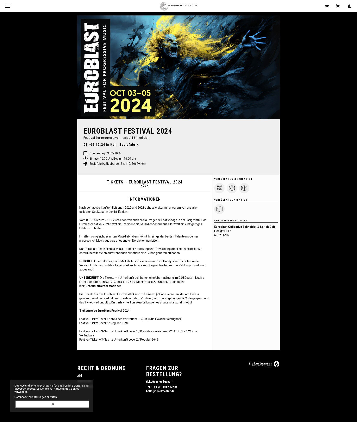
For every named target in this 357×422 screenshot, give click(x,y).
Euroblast (178, 6)
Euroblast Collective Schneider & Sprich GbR (244, 226)
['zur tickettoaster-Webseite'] (264, 363)
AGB (79, 375)
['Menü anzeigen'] (7, 6)
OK (52, 404)
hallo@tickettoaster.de (160, 391)
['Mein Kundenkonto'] (349, 6)
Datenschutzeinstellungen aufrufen (35, 396)
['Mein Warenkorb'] (338, 6)
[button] (326, 6)
